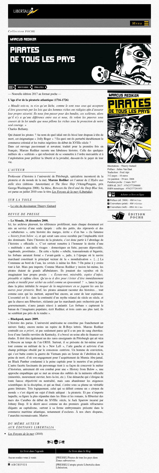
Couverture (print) (126, 203)
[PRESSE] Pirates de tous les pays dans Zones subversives (77, 459)
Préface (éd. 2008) (125, 200)
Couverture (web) (126, 206)
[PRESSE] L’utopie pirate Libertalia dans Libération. (78, 466)
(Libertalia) (72, 192)
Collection (21, 31)
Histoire (23, 87)
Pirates (39, 87)
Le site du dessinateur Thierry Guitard (33, 206)
